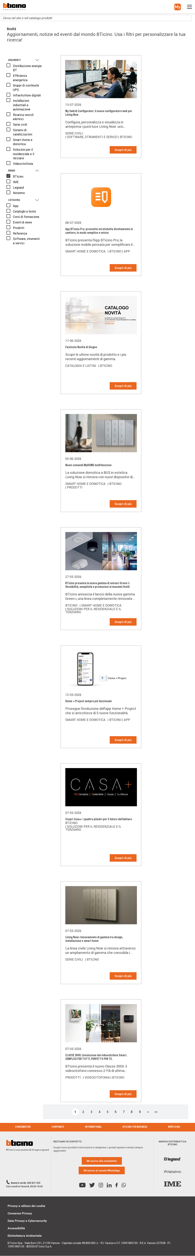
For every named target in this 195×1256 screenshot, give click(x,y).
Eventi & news (22, 222)
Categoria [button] (14, 200)
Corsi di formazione (26, 217)
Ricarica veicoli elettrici (23, 117)
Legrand (18, 187)
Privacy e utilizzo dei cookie (26, 1206)
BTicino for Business (135, 1127)
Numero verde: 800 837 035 (25, 1183)
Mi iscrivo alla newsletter (102, 1160)
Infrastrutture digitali (27, 95)
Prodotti (18, 228)
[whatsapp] (123, 1185)
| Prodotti (73, 487)
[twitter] (92, 1185)
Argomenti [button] (14, 60)
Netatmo (19, 193)
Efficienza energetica (20, 78)
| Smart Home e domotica (100, 605)
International (93, 1127)
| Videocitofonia (96, 1077)
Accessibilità (16, 1228)
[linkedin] (109, 1185)
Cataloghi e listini (24, 211)
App (15, 206)
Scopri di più (123, 150)
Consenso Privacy (20, 1213)
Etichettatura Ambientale (25, 1235)
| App (126, 251)
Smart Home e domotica (22, 142)
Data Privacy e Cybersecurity (27, 1221)
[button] (177, 7)
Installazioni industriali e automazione (21, 105)
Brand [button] (11, 171)
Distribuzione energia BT (27, 68)
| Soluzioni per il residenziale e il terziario (93, 610)
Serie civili (20, 124)
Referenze (20, 233)
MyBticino (174, 1127)
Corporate (58, 1127)
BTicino (18, 176)
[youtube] (82, 1185)
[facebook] (116, 1185)
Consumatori (23, 1127)
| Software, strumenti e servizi (91, 136)
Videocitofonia (23, 164)
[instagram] (101, 1185)
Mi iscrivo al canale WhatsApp (102, 1170)
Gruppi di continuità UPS (26, 87)
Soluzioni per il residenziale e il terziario (23, 154)
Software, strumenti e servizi (26, 241)
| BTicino (125, 136)
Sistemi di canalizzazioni (22, 132)
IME (16, 182)
